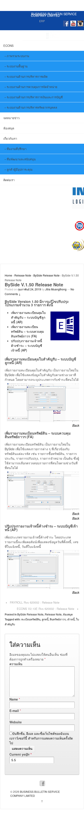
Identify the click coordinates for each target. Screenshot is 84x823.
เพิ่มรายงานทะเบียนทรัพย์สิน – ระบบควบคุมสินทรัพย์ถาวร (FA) (27, 331)
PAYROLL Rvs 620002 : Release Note (34, 602)
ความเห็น (15, 664)
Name (13, 699)
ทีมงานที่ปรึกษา (16, 149)
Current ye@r (20, 754)
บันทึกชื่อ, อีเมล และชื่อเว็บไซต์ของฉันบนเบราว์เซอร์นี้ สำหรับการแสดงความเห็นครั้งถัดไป (41, 738)
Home (8, 275)
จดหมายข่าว (11, 118)
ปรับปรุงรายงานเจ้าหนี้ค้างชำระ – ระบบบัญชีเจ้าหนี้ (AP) (26, 345)
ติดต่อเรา (9, 180)
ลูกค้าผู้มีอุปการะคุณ (19, 169)
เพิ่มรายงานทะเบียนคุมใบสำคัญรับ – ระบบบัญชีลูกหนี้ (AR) (28, 317)
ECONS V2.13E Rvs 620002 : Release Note (45, 609)
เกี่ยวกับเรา (10, 138)
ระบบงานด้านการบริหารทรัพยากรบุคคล (32, 107)
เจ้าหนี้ (71, 619)
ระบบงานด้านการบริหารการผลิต (27, 76)
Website (15, 722)
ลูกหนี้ (45, 619)
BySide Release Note (46, 275)
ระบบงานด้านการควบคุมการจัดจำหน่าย (32, 87)
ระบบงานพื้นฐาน (17, 66)
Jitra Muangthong (56, 289)
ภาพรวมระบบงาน (18, 56)
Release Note (22, 275)
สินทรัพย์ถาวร (58, 619)
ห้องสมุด (8, 128)
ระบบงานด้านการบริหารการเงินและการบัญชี (35, 97)
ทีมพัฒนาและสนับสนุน (21, 159)
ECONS (8, 45)
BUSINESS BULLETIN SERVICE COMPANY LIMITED (54, 15)
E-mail (14, 710)
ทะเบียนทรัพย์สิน (30, 619)
